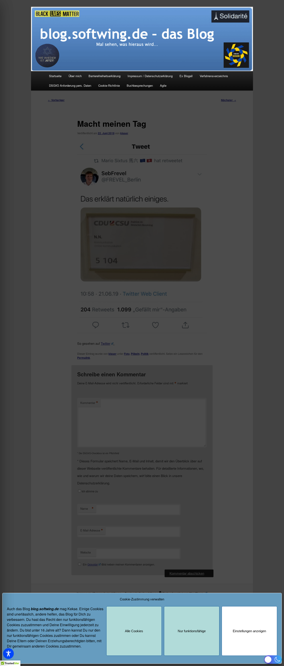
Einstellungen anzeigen (249, 631)
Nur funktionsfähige (192, 631)
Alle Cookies (134, 631)
